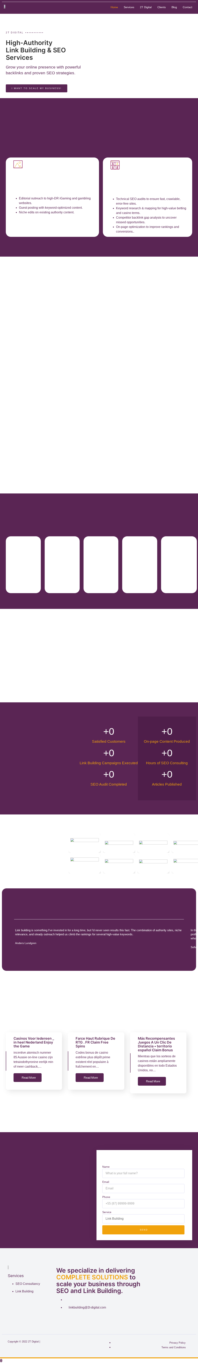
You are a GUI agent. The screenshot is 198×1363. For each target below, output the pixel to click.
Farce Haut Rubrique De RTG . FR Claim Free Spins (95, 1042)
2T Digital (146, 7)
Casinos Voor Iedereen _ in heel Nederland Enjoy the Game (34, 1042)
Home (114, 7)
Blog (174, 7)
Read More (29, 1077)
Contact (187, 7)
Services (129, 7)
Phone (106, 1197)
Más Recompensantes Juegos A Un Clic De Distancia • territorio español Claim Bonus (156, 1044)
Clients (161, 7)
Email (105, 1181)
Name (106, 1166)
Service (106, 1212)
